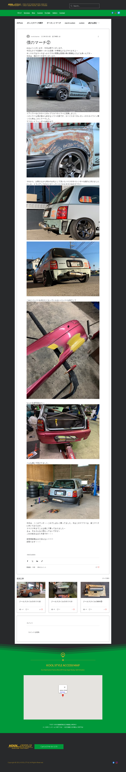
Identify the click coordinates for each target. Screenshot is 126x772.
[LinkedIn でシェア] (37, 561)
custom (81, 23)
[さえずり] (119, 13)
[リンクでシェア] (42, 561)
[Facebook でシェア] (27, 561)
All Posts (20, 23)
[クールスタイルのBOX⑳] (95, 590)
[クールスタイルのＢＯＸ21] (63, 590)
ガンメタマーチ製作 (35, 23)
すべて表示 (105, 578)
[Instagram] (115, 13)
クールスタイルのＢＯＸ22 (30, 601)
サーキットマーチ (54, 23)
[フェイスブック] (112, 13)
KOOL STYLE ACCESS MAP (63, 665)
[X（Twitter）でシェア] (32, 561)
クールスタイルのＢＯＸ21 (61, 601)
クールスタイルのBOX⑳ (92, 601)
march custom (70, 23)
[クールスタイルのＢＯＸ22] (31, 590)
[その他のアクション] (98, 36)
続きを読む (92, 23)
